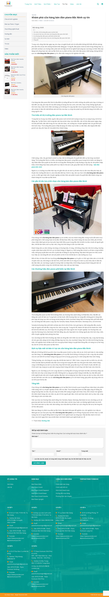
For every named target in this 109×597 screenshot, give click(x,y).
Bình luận (35, 436)
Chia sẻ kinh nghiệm (11, 19)
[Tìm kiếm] (98, 4)
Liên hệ (78, 4)
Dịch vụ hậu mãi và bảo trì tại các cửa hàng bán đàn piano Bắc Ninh (52, 38)
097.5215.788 (43, 566)
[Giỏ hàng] (102, 4)
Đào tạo (57, 4)
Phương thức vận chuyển (64, 496)
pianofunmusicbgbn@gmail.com (17, 528)
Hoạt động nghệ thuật (12, 29)
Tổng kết (36, 40)
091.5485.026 (84, 520)
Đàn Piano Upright (38, 499)
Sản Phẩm (47, 4)
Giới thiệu (37, 4)
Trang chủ (28, 4)
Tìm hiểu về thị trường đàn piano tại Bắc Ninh (46, 32)
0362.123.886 (11, 522)
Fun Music (51, 20)
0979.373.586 (11, 520)
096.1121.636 (36, 563)
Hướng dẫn (8, 34)
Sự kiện (7, 39)
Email (59, 451)
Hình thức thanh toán (63, 490)
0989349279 (11, 559)
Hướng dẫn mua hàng (63, 493)
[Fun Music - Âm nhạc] (13, 4)
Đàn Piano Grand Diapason (40, 490)
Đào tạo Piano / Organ (12, 24)
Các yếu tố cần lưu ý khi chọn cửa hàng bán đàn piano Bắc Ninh (51, 34)
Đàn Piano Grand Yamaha (40, 496)
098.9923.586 (49, 520)
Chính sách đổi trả (61, 487)
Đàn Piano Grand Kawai (39, 493)
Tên (33, 451)
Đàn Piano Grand (37, 487)
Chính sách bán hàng (62, 484)
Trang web (84, 451)
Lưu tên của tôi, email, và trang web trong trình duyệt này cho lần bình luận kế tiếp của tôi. (62, 459)
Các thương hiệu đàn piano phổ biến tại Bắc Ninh (47, 36)
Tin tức (64, 4)
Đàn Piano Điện (36, 484)
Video (72, 4)
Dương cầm (46, 421)
